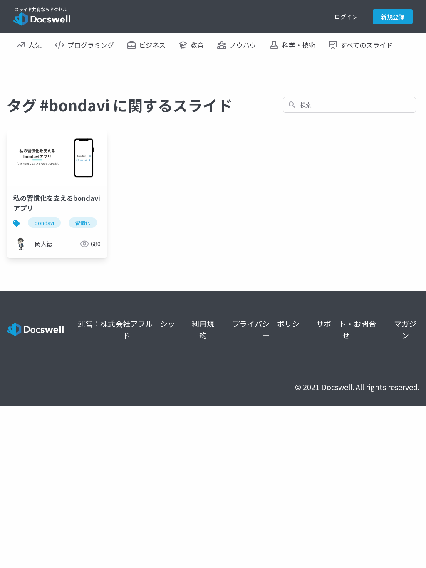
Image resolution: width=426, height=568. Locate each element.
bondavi (44, 222)
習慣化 (82, 222)
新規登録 (392, 16)
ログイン (346, 16)
